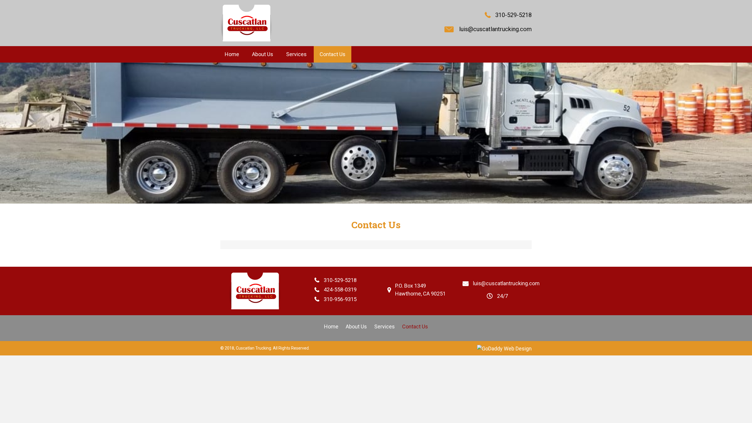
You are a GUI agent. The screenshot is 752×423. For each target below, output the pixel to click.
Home (331, 326)
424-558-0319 (340, 289)
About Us (356, 326)
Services (384, 326)
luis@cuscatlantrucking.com (495, 29)
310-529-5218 (513, 15)
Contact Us (415, 326)
